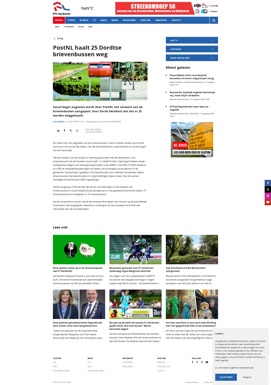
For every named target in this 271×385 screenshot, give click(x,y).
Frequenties (127, 366)
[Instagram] (202, 362)
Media (115, 20)
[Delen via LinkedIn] (58, 130)
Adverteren (129, 20)
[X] (197, 362)
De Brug (84, 20)
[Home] (65, 8)
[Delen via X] (70, 130)
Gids (55, 366)
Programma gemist (61, 371)
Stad (90, 26)
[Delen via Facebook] (64, 130)
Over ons (145, 20)
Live (54, 362)
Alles (57, 26)
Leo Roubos (59, 121)
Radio (103, 20)
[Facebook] (192, 362)
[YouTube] (207, 362)
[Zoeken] (213, 20)
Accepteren (226, 377)
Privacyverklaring (192, 382)
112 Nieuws (69, 26)
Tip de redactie (163, 366)
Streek (71, 20)
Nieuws (59, 20)
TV (94, 20)
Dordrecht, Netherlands (94, 8)
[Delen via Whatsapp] (77, 130)
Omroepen (161, 20)
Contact (176, 20)
